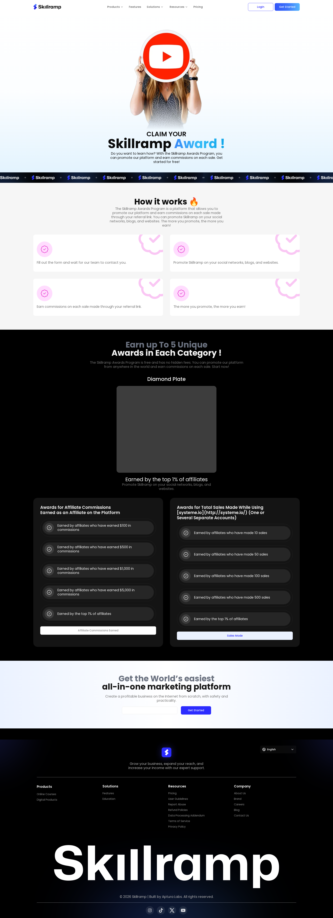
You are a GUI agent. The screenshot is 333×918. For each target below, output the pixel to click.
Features (135, 7)
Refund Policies (178, 810)
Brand (237, 799)
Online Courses (46, 794)
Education (109, 799)
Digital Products (47, 800)
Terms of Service (179, 821)
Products (44, 786)
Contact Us (241, 815)
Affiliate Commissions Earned (98, 630)
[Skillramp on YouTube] (183, 910)
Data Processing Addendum (186, 815)
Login (260, 7)
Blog (237, 810)
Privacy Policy (177, 826)
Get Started (287, 7)
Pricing (198, 7)
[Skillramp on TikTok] (161, 910)
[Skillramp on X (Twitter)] (172, 910)
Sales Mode (235, 635)
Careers (239, 804)
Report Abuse (177, 804)
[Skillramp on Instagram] (150, 910)
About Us (240, 793)
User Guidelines (178, 799)
